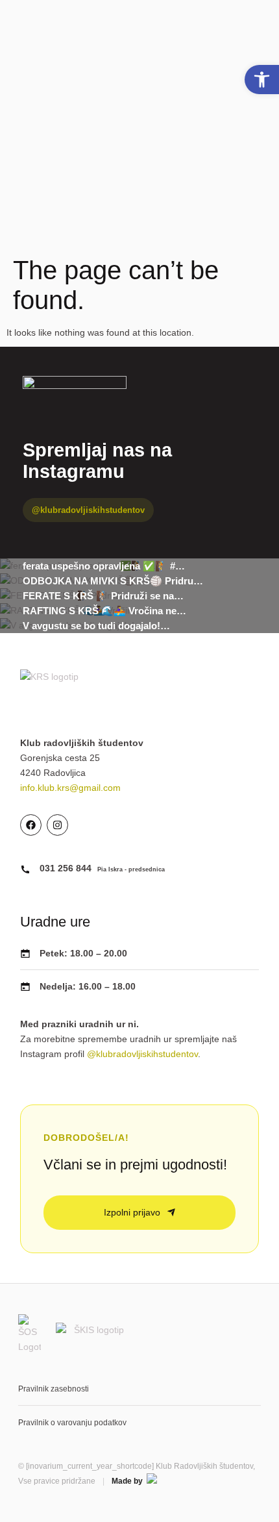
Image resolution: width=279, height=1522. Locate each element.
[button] (262, 79)
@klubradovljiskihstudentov (88, 510)
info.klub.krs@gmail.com (70, 787)
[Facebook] (31, 825)
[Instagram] (57, 825)
